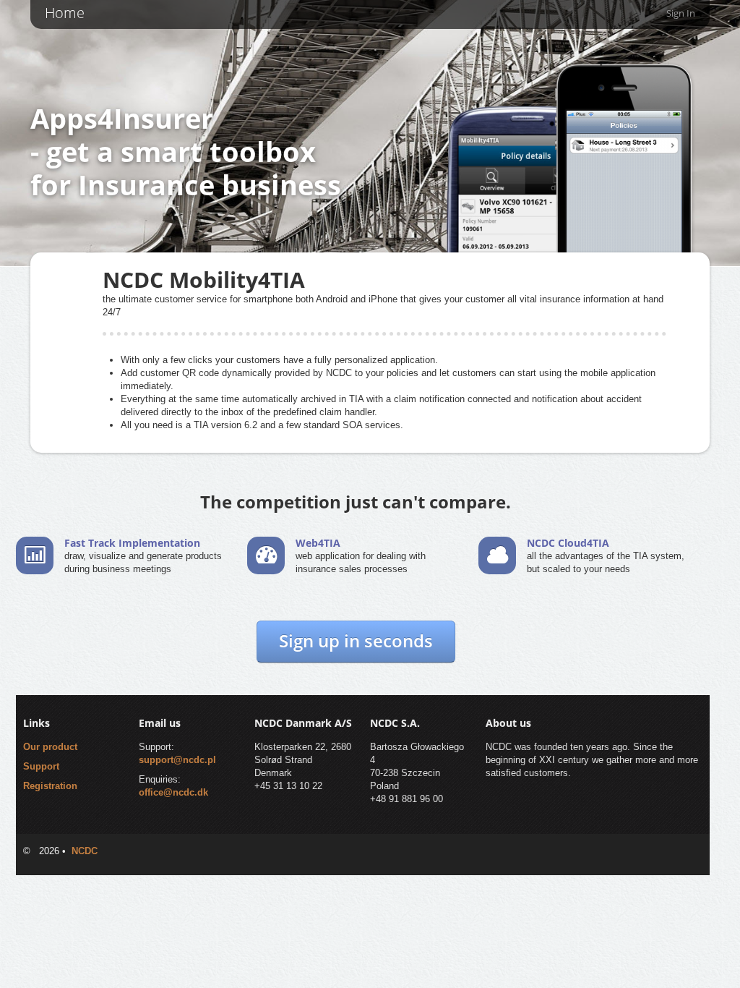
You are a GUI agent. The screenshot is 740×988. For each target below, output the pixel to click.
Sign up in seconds (356, 640)
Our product (50, 746)
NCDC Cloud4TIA (568, 543)
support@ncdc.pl (177, 759)
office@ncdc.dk (173, 792)
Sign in (680, 13)
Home (65, 12)
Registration (50, 785)
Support (41, 766)
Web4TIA (318, 543)
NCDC (85, 851)
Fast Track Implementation (132, 543)
